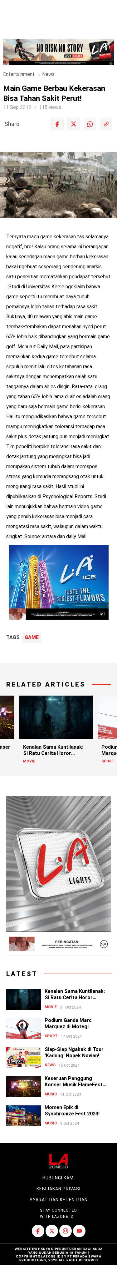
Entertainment (19, 74)
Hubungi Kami (58, 1177)
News (48, 74)
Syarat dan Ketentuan (59, 1199)
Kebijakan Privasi (58, 1188)
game (32, 637)
